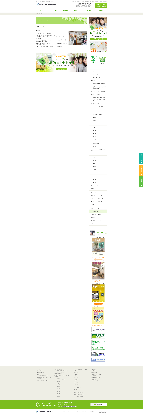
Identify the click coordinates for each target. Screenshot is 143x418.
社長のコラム (95, 211)
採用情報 (93, 217)
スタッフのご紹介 (95, 208)
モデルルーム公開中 (97, 114)
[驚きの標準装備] (77, 11)
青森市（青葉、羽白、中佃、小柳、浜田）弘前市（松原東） (99, 99)
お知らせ (93, 223)
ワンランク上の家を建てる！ (98, 201)
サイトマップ (94, 227)
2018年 (94, 133)
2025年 (94, 117)
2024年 (94, 120)
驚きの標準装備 (95, 103)
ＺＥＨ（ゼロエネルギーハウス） (98, 150)
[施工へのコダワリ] (66, 11)
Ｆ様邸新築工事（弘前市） (99, 83)
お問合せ (98, 5)
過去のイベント (96, 77)
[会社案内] (101, 11)
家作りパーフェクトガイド (97, 195)
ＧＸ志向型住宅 (95, 143)
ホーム (92, 71)
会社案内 (93, 204)
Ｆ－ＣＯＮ (94, 111)
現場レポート (94, 80)
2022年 (94, 166)
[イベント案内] (54, 11)
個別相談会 (141, 170)
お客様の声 (94, 192)
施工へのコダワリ (95, 185)
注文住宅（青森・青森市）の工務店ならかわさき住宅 (88, 411)
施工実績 (93, 189)
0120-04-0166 (83, 5)
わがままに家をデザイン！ (97, 198)
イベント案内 (94, 74)
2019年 (94, 130)
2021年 (94, 169)
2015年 (94, 139)
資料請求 (104, 5)
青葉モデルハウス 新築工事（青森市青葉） (99, 87)
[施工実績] (89, 11)
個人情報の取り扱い (96, 220)
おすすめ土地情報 (95, 94)
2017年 (94, 136)
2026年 (94, 154)
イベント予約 (141, 158)
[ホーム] (42, 11)
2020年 (94, 127)
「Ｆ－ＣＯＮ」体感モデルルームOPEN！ (98, 107)
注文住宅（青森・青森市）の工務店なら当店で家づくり (46, 1)
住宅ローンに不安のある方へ (98, 91)
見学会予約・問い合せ (96, 214)
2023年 (94, 124)
